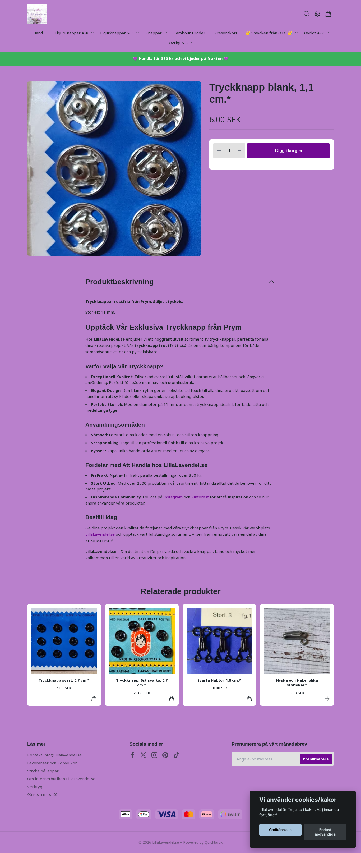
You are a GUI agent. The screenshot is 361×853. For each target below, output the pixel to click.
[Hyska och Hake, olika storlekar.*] (327, 699)
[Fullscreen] (114, 168)
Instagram (173, 496)
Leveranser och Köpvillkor (52, 762)
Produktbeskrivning (119, 282)
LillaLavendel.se (100, 534)
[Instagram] (154, 755)
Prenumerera (316, 759)
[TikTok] (176, 755)
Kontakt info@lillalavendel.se (54, 755)
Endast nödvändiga (325, 832)
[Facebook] (132, 755)
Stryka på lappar (43, 770)
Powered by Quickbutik (203, 842)
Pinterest (200, 496)
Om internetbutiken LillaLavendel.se (61, 778)
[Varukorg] (328, 13)
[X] (143, 755)
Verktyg (34, 786)
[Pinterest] (165, 755)
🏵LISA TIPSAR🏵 (42, 794)
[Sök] (306, 13)
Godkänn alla (280, 830)
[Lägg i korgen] (94, 699)
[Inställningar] (317, 13)
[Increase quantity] (239, 151)
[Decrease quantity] (219, 151)
